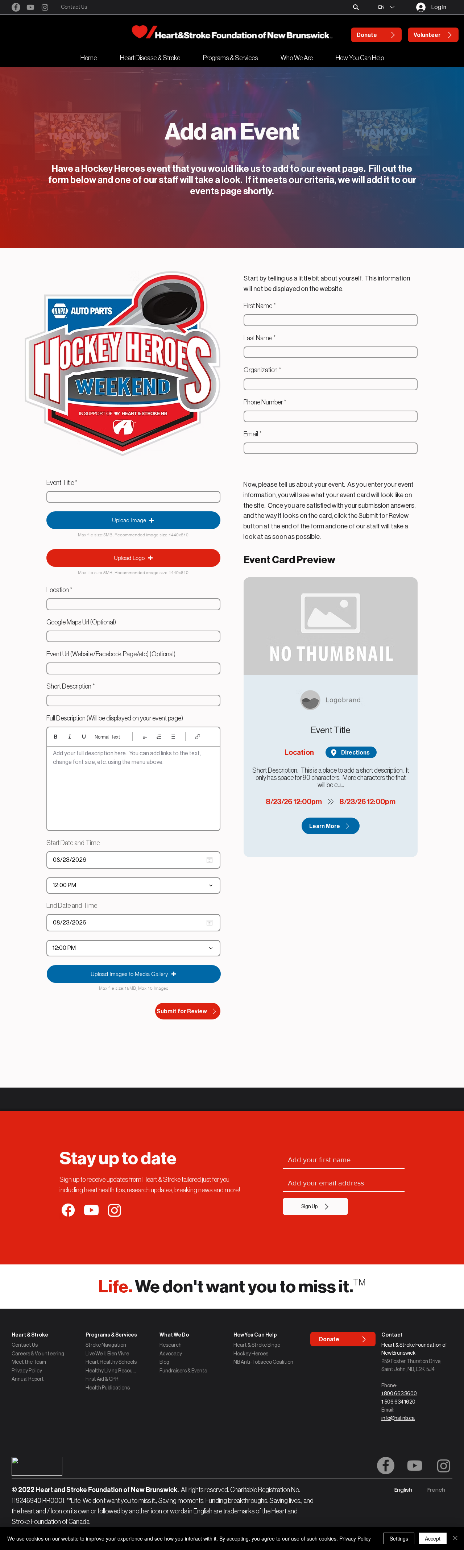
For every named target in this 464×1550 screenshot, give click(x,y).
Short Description (68, 686)
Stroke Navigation (106, 1345)
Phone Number (263, 402)
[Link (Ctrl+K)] (197, 736)
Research (171, 1345)
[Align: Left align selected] (145, 736)
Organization (261, 370)
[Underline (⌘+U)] (84, 736)
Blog (164, 1362)
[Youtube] (30, 7)
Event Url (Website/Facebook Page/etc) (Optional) (110, 654)
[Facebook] (16, 7)
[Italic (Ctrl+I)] (70, 736)
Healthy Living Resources (111, 1371)
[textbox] (133, 786)
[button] (356, 7)
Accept (432, 1538)
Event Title (60, 482)
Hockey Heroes (250, 1353)
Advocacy (171, 1353)
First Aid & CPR (102, 1379)
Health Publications (108, 1388)
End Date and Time (75, 905)
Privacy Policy (27, 1371)
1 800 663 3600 (399, 1393)
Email (251, 434)
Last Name (258, 338)
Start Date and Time (76, 843)
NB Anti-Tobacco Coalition (263, 1362)
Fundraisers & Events (183, 1371)
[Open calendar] (209, 860)
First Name (258, 306)
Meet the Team (29, 1362)
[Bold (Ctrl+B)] (55, 736)
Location (57, 590)
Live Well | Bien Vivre (107, 1353)
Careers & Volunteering (38, 1353)
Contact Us (25, 1345)
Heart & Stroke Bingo (256, 1345)
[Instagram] (45, 7)
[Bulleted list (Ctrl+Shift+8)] (173, 736)
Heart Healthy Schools (111, 1362)
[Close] (455, 1538)
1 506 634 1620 (398, 1402)
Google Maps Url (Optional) (81, 622)
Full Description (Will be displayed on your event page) (114, 718)
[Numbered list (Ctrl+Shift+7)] (159, 736)
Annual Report (28, 1379)
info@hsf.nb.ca (398, 1418)
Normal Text (107, 737)
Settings (399, 1538)
